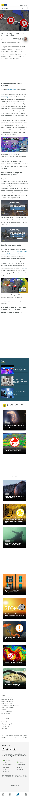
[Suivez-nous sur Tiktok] (14, 749)
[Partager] (2, 39)
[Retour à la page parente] (4, 7)
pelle (24, 268)
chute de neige (11, 90)
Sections (23, 8)
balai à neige (5, 97)
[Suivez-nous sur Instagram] (7, 749)
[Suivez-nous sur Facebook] (3, 749)
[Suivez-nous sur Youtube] (11, 749)
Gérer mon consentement (8, 707)
